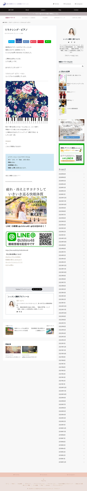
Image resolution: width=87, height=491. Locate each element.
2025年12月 (62, 198)
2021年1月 (62, 384)
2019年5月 (62, 445)
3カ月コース (28, 483)
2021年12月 (62, 347)
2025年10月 (62, 204)
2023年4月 (62, 292)
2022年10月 (62, 313)
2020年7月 (62, 404)
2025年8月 (62, 211)
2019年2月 (62, 455)
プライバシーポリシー (58, 485)
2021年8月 (62, 360)
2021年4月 (62, 374)
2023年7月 (62, 282)
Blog (60, 10)
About (27, 10)
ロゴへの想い (10, 265)
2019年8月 (62, 435)
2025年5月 (62, 221)
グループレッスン (51, 483)
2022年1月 (62, 343)
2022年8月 (62, 320)
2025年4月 (62, 225)
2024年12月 (62, 238)
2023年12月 (62, 265)
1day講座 (45, 17)
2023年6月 (62, 286)
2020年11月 (62, 391)
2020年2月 (62, 421)
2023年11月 (62, 269)
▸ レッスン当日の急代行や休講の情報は (43, 14)
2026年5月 (62, 181)
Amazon (8, 141)
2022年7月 (62, 323)
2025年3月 (62, 228)
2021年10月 (62, 353)
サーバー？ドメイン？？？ (14, 262)
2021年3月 (62, 377)
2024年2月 (62, 262)
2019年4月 (62, 448)
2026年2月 (62, 191)
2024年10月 (62, 242)
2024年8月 (62, 248)
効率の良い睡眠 (76, 17)
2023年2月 (62, 299)
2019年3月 (62, 452)
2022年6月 (62, 326)
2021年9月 (62, 357)
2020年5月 (62, 411)
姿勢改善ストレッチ (59, 17)
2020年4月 (62, 414)
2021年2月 (62, 381)
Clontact (48, 485)
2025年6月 (62, 218)
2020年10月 (62, 394)
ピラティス (17, 33)
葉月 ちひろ (20, 300)
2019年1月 (62, 458)
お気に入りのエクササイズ (29, 357)
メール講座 (35, 485)
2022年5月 (62, 330)
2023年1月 (62, 303)
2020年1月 (62, 425)
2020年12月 (62, 387)
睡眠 (22, 33)
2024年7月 (62, 252)
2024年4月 (62, 259)
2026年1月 (62, 194)
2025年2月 (62, 231)
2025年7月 (62, 214)
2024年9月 (62, 245)
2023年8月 (62, 279)
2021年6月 (62, 367)
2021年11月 (62, 350)
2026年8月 (62, 174)
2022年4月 (62, 333)
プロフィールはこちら (71, 55)
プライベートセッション (39, 483)
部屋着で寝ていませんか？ (14, 259)
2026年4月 (62, 184)
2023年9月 (62, 275)
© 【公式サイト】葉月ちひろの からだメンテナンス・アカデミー (43, 488)
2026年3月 (62, 187)
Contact (76, 10)
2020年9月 (62, 397)
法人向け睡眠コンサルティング (65, 483)
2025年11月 (62, 201)
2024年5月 (62, 255)
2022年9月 (62, 316)
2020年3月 (62, 418)
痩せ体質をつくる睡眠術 (28, 17)
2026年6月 (62, 177)
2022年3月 (62, 336)
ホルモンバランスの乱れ (13, 257)
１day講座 (19, 483)
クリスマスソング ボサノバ (13, 357)
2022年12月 (62, 306)
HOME (12, 10)
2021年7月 (62, 364)
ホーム (7, 483)
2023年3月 (62, 296)
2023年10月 (62, 272)
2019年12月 (62, 428)
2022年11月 (62, 309)
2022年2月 (62, 340)
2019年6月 (62, 442)
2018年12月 (62, 462)
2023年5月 (62, 289)
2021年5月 (62, 370)
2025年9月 (62, 208)
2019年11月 (62, 431)
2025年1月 (62, 235)
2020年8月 (62, 401)
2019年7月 (62, 438)
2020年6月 (62, 408)
